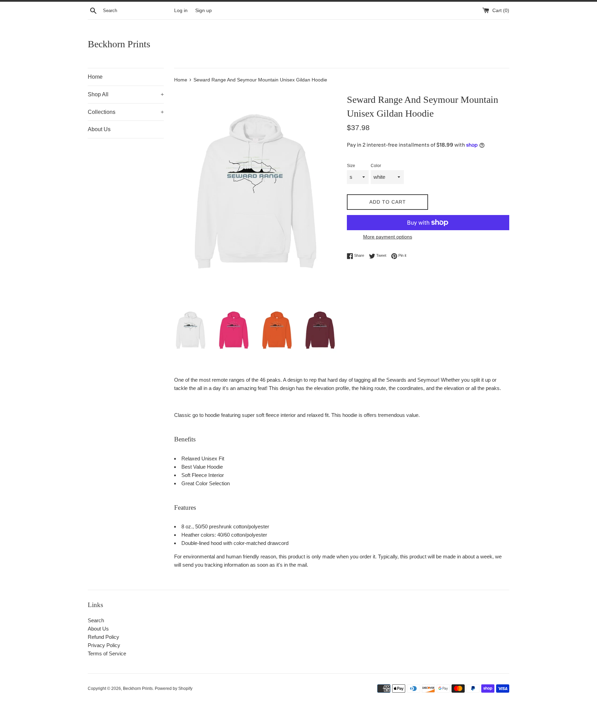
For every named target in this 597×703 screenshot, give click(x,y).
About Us (99, 129)
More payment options (387, 237)
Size (351, 165)
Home (95, 77)
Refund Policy (103, 637)
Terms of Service (107, 653)
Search (96, 620)
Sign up (203, 10)
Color (376, 165)
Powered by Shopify (173, 688)
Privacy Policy (104, 645)
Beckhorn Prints (119, 44)
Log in (181, 10)
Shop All (126, 94)
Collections (126, 112)
